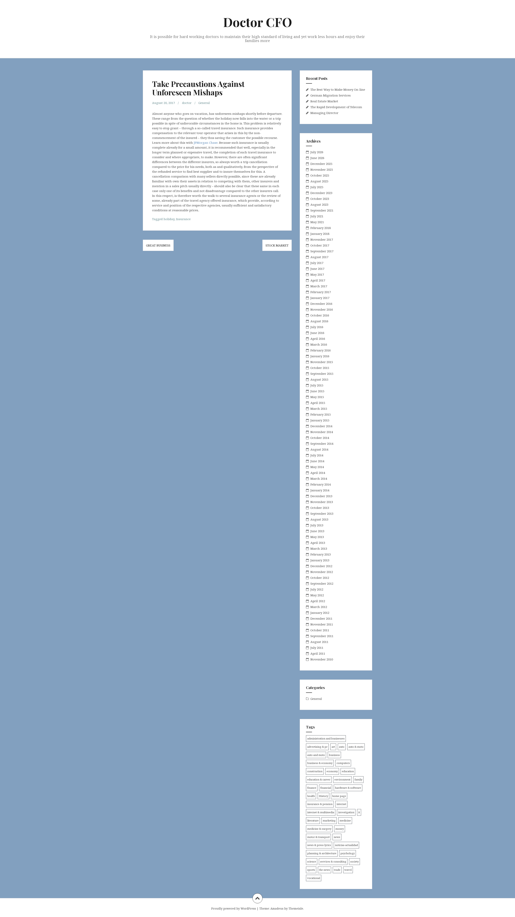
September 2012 (321, 583)
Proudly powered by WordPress (233, 908)
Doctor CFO (257, 21)
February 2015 (320, 414)
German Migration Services (330, 95)
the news (324, 870)
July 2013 (316, 525)
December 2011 (321, 618)
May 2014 (317, 467)
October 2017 (319, 245)
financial (325, 788)
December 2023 (321, 193)
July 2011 (316, 648)
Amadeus (276, 908)
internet (341, 804)
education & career (318, 779)
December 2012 (321, 566)
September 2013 (321, 513)
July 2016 (316, 327)
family (358, 779)
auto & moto (356, 747)
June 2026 (317, 158)
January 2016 (319, 356)
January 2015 (319, 420)
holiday (169, 219)
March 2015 (318, 409)
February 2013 (320, 554)
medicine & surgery (319, 829)
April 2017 (317, 280)
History (323, 796)
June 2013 (317, 531)
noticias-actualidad (346, 845)
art (333, 747)
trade (337, 870)
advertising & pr (317, 747)
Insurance (183, 219)
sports (311, 870)
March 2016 (318, 344)
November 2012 (321, 572)
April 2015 (317, 403)
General (204, 103)
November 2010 (321, 659)
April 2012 (317, 601)
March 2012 (318, 607)
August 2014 (319, 449)
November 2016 (321, 309)
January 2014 (319, 490)
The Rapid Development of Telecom (336, 107)
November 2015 (321, 362)
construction (314, 771)
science (311, 861)
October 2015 (319, 368)
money (339, 829)
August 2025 (319, 181)
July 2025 (316, 187)
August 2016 (319, 321)
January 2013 (319, 560)
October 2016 (319, 315)
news (337, 837)
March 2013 (318, 548)
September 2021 (321, 210)
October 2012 (319, 578)
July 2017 (316, 263)
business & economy (320, 763)
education (348, 771)
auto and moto (316, 755)
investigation (346, 812)
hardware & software (348, 788)
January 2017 (319, 298)
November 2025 (321, 169)
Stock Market (277, 245)
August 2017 (319, 257)
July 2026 (316, 152)
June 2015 (317, 391)
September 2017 (321, 251)
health (311, 796)
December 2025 (321, 164)
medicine (345, 820)
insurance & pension (320, 804)
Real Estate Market (324, 101)
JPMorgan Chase (206, 143)
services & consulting (333, 861)
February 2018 (320, 228)
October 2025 (319, 175)
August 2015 (319, 379)
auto (341, 747)
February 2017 (320, 292)
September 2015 (321, 374)
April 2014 (317, 473)
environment (342, 779)
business (334, 755)
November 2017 (321, 239)
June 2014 (317, 461)
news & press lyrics (319, 845)
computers (343, 763)
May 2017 (317, 274)
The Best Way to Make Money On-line (337, 89)
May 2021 (317, 222)
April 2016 (317, 339)
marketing (329, 820)
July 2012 (316, 589)
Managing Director (324, 113)
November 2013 (321, 502)
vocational (313, 878)
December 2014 (321, 426)
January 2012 (319, 613)
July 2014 (316, 455)
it (359, 812)
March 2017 (318, 286)
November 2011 (321, 624)
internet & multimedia (320, 812)
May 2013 (317, 537)
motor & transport (318, 837)
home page (339, 796)
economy (332, 771)
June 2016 (317, 333)
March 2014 (318, 478)
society (354, 861)
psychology (347, 853)
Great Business (158, 245)
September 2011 (321, 636)
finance (311, 788)
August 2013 (319, 519)
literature (313, 820)
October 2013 (319, 508)
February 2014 (320, 484)
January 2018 (319, 234)
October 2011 (319, 630)
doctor (187, 103)
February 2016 (320, 350)
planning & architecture (321, 853)
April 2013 (317, 543)
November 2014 (321, 432)
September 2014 (321, 444)
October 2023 (319, 199)
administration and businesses (326, 738)
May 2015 (317, 397)
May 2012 (317, 595)
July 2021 (316, 216)
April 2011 (317, 653)
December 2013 (321, 496)
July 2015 (316, 385)
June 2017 (317, 269)
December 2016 (321, 304)
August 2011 (319, 642)
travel (348, 870)
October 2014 (319, 438)
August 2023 (319, 204)
